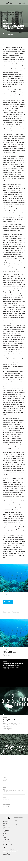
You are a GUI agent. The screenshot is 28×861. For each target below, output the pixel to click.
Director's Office (7, 655)
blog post (7, 396)
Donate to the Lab (6, 854)
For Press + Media (6, 841)
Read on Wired (7, 602)
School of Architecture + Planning (9, 851)
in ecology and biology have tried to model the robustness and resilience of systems (14, 242)
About (4, 825)
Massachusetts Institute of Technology (10, 849)
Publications (16, 822)
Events (4, 835)
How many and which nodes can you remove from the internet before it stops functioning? (13, 256)
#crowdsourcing (6, 669)
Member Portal (6, 839)
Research (5, 823)
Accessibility (5, 853)
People (4, 833)
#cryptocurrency (6, 731)
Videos (4, 837)
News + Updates (6, 821)
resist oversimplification (11, 551)
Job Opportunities (17, 824)
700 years (19, 543)
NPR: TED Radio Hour (8, 667)
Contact (15, 826)
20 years (15, 482)
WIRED (5, 728)
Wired (5, 770)
